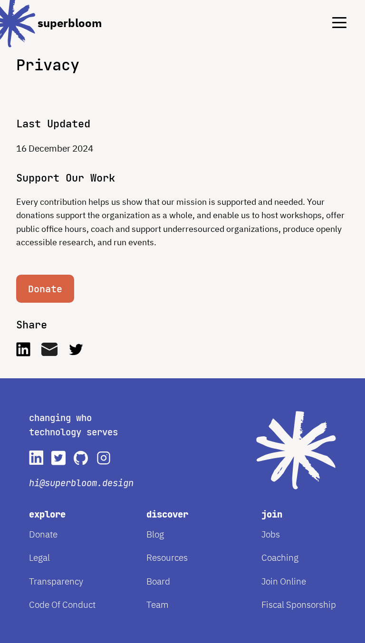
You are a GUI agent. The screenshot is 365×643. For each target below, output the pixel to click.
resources (167, 557)
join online (283, 581)
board (158, 581)
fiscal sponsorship (298, 604)
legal (39, 557)
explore (47, 514)
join (271, 514)
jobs (270, 534)
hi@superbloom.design (81, 483)
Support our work (65, 178)
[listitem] (36, 458)
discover (167, 514)
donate (43, 534)
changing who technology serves (73, 425)
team (157, 604)
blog (155, 534)
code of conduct (62, 604)
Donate (45, 288)
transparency (56, 581)
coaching (279, 557)
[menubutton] (332, 16)
